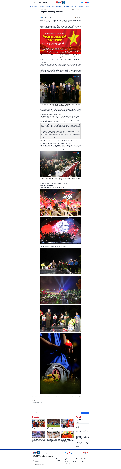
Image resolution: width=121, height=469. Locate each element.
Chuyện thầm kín (88, 6)
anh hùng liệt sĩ (71, 396)
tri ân (66, 396)
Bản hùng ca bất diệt (61, 396)
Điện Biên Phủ (37, 396)
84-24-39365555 (36, 461)
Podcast (40, 2)
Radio (36, 2)
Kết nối (76, 6)
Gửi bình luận (84, 412)
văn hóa (76, 396)
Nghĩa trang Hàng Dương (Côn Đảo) (46, 396)
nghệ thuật (55, 396)
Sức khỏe (71, 6)
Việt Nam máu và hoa (82, 396)
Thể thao (63, 6)
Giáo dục (53, 6)
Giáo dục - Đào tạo (76, 458)
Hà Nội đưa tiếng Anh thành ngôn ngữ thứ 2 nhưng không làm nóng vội (82, 443)
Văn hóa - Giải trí (58, 6)
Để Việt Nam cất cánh (35, 6)
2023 (46, 397)
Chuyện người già (81, 6)
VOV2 (49, 397)
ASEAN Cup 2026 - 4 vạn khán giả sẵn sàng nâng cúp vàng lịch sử (82, 431)
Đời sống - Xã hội (47, 6)
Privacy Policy (46, 410)
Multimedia (46, 2)
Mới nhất (57, 458)
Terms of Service (51, 410)
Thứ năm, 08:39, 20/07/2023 (76, 9)
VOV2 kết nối (75, 463)
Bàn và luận (42, 6)
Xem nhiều (58, 460)
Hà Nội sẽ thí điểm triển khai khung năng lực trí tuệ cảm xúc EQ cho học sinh (82, 437)
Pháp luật (67, 6)
